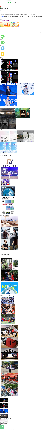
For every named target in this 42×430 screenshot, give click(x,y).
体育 (3, 0)
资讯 (1, 0)
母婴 (6, 0)
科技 (12, 0)
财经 (8, 0)
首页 (0, 0)
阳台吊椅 (3, 16)
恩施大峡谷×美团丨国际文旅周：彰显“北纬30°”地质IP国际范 (5, 251)
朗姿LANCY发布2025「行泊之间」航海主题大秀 (4, 215)
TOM (0, 58)
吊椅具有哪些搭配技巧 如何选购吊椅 (5, 20)
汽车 (11, 0)
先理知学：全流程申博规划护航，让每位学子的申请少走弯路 (5, 155)
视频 (7, 0)
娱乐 (2, 0)
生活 (5, 0)
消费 (10, 0)
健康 (9, 0)
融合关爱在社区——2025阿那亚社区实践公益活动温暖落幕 (5, 295)
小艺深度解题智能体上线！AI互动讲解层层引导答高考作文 (5, 70)
